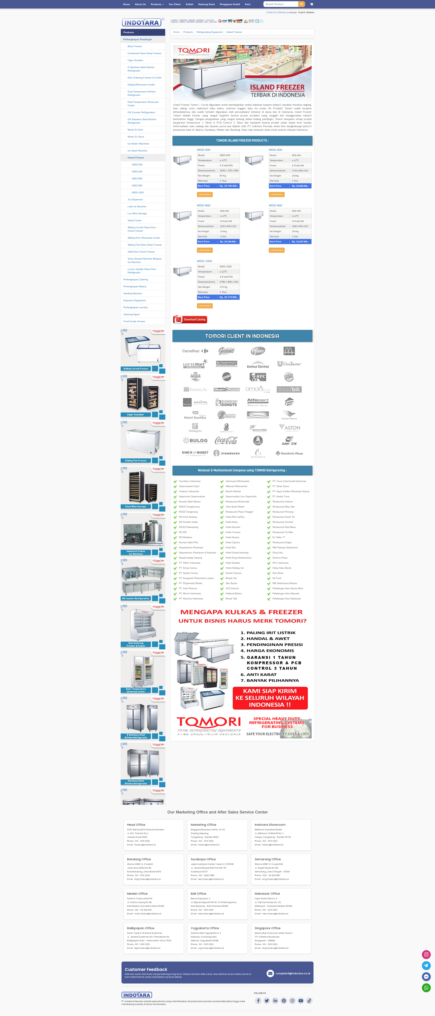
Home (126, 4)
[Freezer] (242, 659)
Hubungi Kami (206, 4)
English (301, 12)
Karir (247, 4)
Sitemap (282, 12)
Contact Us (271, 12)
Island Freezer (234, 32)
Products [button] (156, 4)
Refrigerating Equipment (210, 32)
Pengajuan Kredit (230, 4)
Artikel (189, 4)
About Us (140, 4)
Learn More (204, 194)
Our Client (175, 4)
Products (188, 32)
